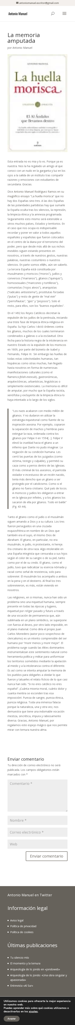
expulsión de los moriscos (50, 345)
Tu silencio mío (19, 957)
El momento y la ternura (25, 963)
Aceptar (12, 1018)
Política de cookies (21, 932)
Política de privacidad (23, 926)
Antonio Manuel (22, 47)
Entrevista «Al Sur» (21, 985)
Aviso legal (16, 920)
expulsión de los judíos (22, 317)
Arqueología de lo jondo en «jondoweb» (35, 969)
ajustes (33, 1011)
